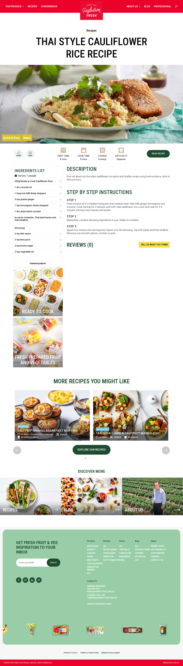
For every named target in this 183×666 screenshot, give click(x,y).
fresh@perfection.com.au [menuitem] (100, 592)
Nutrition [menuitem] (140, 556)
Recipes (91, 30)
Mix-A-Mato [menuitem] (93, 560)
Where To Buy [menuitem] (157, 546)
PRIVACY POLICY (71, 653)
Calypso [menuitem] (91, 553)
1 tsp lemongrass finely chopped (31, 205)
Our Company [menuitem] (158, 553)
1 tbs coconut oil (23, 187)
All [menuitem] (88, 573)
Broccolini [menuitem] (92, 546)
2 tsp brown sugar (24, 245)
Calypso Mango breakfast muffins (47, 430)
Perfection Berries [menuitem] (93, 568)
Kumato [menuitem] (91, 549)
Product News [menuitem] (142, 549)
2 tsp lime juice (22, 239)
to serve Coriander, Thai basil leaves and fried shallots (35, 218)
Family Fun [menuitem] (108, 556)
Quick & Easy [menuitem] (109, 553)
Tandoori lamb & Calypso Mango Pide (128, 433)
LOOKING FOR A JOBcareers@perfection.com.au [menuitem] (102, 596)
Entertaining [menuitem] (110, 549)
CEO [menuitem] (137, 560)
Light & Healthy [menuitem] (111, 560)
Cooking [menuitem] (139, 553)
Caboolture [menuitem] (125, 553)
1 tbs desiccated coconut (28, 211)
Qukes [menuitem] (90, 556)
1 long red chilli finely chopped (30, 193)
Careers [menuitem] (155, 556)
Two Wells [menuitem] (124, 549)
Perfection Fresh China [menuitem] (99, 604)
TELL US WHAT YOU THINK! (154, 244)
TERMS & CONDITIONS (89, 653)
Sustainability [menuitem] (158, 549)
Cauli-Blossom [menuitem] (94, 563)
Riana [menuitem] (122, 560)
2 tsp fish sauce (23, 233)
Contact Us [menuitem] (157, 560)
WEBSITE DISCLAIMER (110, 653)
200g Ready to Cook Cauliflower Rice (34, 181)
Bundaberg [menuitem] (124, 556)
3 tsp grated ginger (24, 199)
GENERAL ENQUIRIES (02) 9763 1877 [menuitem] (96, 587)
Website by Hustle (171, 663)
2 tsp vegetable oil (24, 251)
